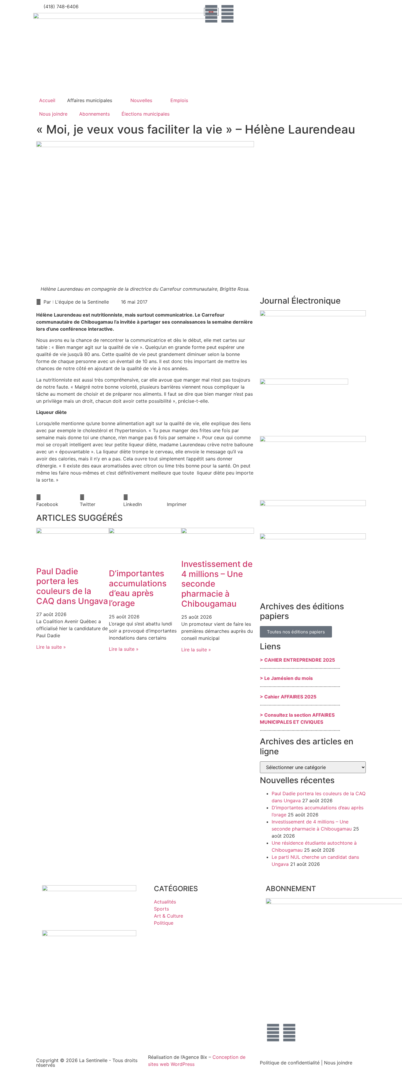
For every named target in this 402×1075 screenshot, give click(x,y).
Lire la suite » (51, 647)
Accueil (47, 100)
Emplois (179, 100)
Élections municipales (146, 114)
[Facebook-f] (211, 13)
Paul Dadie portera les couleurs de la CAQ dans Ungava (72, 586)
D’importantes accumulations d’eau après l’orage (138, 588)
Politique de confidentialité (290, 1063)
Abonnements (94, 114)
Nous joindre (53, 114)
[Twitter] (227, 13)
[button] (58, 501)
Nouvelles (141, 100)
